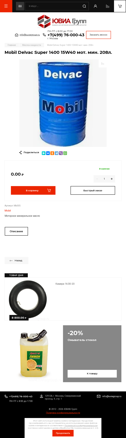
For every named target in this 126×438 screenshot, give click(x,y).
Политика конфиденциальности (63, 412)
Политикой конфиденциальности (81, 425)
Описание (16, 231)
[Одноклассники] (52, 153)
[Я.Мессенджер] (43, 153)
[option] (63, 103)
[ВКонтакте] (48, 153)
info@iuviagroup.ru (30, 34)
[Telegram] (56, 153)
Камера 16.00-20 (65, 283)
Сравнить (103, 64)
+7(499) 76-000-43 (65, 35)
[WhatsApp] (65, 153)
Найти (84, 6)
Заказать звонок (98, 34)
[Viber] (61, 153)
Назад (18, 260)
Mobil (8, 210)
